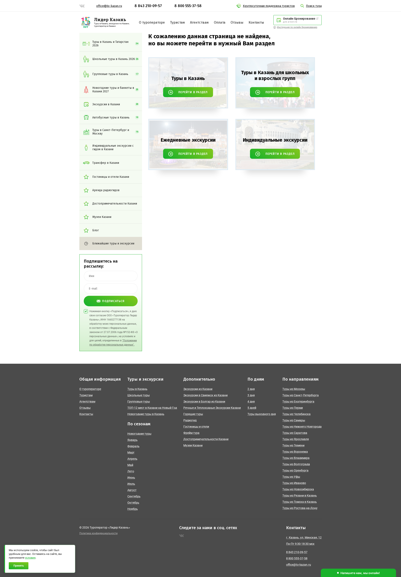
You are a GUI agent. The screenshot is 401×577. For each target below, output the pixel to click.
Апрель (132, 458)
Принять (18, 565)
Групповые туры (138, 401)
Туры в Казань (137, 389)
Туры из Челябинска (296, 414)
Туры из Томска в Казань (299, 501)
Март (131, 452)
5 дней (251, 407)
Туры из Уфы (291, 476)
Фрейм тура (191, 433)
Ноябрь (132, 509)
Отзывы (237, 22)
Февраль (133, 446)
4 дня (251, 401)
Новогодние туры (139, 433)
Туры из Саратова (294, 433)
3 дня (251, 395)
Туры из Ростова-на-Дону (299, 508)
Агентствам (199, 22)
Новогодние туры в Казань (145, 414)
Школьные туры (138, 395)
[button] (358, 573)
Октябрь (133, 502)
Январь (132, 440)
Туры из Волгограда (296, 464)
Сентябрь (134, 496)
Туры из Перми (292, 407)
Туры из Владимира (296, 458)
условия (30, 557)
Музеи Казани (193, 445)
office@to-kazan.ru (109, 6)
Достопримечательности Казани (205, 439)
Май (130, 465)
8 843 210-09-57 (148, 6)
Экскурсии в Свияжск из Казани (205, 395)
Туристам (177, 22)
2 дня (251, 389)
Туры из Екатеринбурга (298, 401)
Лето (130, 471)
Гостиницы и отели (196, 426)
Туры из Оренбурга (295, 470)
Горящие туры (193, 414)
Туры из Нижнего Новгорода (302, 426)
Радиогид (190, 420)
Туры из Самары (293, 420)
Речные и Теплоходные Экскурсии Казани (212, 407)
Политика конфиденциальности (98, 533)
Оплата (219, 22)
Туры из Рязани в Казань (299, 495)
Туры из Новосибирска (298, 489)
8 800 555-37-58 (188, 6)
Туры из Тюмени (293, 445)
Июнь (131, 477)
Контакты (256, 22)
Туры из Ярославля (295, 439)
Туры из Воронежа (295, 451)
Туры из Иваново (294, 483)
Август (132, 490)
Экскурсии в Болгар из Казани (204, 401)
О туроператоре (152, 22)
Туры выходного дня (261, 414)
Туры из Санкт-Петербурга (300, 395)
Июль (131, 483)
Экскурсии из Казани (197, 389)
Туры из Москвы (293, 389)
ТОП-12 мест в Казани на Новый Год (152, 407)
